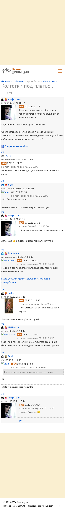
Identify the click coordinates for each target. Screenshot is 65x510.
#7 (2, 352)
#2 (2, 181)
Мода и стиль (50, 81)
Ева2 (10, 356)
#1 (2, 152)
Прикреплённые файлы (16, 146)
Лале (10, 184)
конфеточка (14, 99)
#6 (2, 323)
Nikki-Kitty (13, 327)
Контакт (50, 505)
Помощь (7, 505)
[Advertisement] (32, 32)
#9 (20, 420)
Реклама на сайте (35, 505)
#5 (2, 289)
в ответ (5, 166)
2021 (8, 155)
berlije (11, 293)
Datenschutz (19, 505)
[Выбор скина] (59, 505)
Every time (13, 253)
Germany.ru (6, 81)
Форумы (16, 68)
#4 (2, 249)
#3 (2, 211)
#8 (2, 393)
